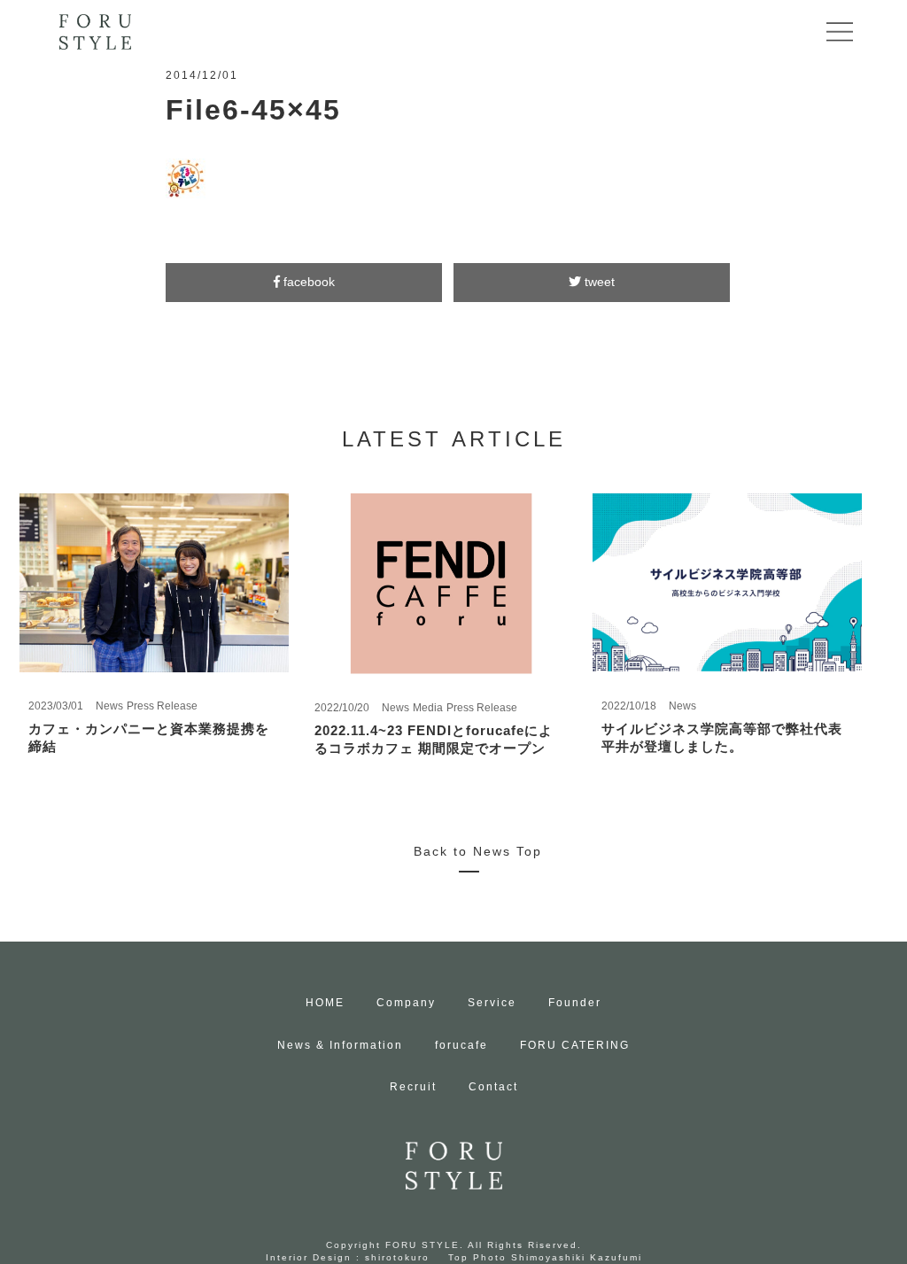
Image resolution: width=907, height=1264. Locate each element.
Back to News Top (478, 851)
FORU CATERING (575, 1045)
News (109, 706)
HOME (325, 1002)
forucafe (461, 1045)
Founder (574, 1002)
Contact (493, 1087)
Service (492, 1002)
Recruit (413, 1087)
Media (428, 708)
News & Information (340, 1045)
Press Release (162, 706)
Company (406, 1002)
